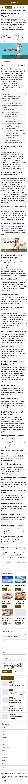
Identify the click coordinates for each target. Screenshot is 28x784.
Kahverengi (15, 2)
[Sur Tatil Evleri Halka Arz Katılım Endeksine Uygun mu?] (14, 708)
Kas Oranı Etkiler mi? (10, 109)
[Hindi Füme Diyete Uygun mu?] (7, 616)
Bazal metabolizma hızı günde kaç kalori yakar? (15, 131)
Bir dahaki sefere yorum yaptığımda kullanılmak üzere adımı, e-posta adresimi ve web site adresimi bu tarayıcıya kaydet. (13, 666)
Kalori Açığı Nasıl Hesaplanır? (12, 125)
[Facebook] (2, 781)
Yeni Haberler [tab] (20, 678)
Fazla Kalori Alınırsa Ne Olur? (12, 126)
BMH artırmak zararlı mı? (11, 137)
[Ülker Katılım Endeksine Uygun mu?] (14, 717)
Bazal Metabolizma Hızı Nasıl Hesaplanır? (11, 99)
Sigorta (4, 754)
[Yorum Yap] (6, 65)
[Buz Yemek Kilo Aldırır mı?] (7, 583)
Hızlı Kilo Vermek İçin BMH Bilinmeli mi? (13, 123)
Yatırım (4, 767)
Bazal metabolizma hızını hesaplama (13, 178)
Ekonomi (4, 734)
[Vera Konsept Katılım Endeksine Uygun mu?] (14, 700)
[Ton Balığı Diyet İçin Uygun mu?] (7, 600)
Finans (4, 737)
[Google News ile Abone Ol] (6, 61)
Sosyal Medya (6, 757)
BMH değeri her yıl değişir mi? (12, 135)
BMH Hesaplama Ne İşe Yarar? (11, 112)
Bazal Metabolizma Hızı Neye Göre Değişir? (12, 106)
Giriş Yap (17, 671)
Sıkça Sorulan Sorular (9, 128)
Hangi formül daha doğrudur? (12, 140)
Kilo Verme (5, 741)
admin (7, 35)
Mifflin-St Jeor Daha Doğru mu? (13, 103)
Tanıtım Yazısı (9, 776)
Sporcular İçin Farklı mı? (11, 116)
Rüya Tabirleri (6, 747)
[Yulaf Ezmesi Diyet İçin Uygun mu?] (20, 600)
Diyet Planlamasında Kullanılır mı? (13, 114)
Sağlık (4, 750)
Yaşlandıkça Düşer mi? (11, 110)
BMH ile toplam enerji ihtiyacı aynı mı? (13, 142)
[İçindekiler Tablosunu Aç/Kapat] (23, 94)
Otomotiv (5, 744)
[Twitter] (5, 781)
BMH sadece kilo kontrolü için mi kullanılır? (15, 133)
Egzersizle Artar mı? (10, 119)
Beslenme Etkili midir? (11, 121)
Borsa (4, 731)
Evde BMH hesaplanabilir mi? (12, 139)
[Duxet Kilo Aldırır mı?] (20, 583)
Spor (3, 760)
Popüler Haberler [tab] (7, 678)
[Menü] (2, 2)
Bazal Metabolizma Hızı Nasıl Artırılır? (13, 118)
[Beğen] (2, 65)
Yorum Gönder (7, 671)
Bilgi (3, 727)
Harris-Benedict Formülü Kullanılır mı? (14, 102)
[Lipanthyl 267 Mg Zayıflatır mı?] (20, 616)
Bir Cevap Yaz (7, 631)
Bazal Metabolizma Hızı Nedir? (11, 96)
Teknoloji (4, 764)
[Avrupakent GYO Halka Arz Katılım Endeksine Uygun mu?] (14, 692)
